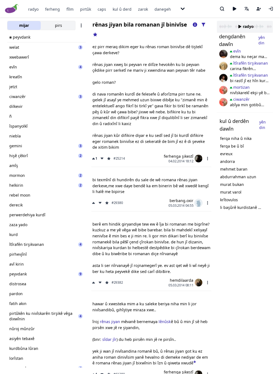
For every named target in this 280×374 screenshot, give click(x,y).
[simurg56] (223, 66)
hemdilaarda (181, 280)
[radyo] (234, 9)
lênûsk (165, 321)
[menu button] (207, 158)
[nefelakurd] (223, 54)
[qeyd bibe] (259, 9)
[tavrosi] (223, 78)
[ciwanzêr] (223, 90)
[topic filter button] (203, 24)
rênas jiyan (110, 321)
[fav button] (108, 158)
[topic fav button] (95, 34)
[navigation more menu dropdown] (182, 9)
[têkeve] (271, 9)
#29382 (117, 282)
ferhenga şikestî (178, 156)
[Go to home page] (11, 9)
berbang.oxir (181, 200)
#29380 (117, 203)
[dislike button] (102, 158)
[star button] (194, 362)
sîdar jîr (109, 339)
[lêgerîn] (222, 9)
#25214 (119, 158)
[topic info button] (195, 24)
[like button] (94, 203)
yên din (261, 40)
